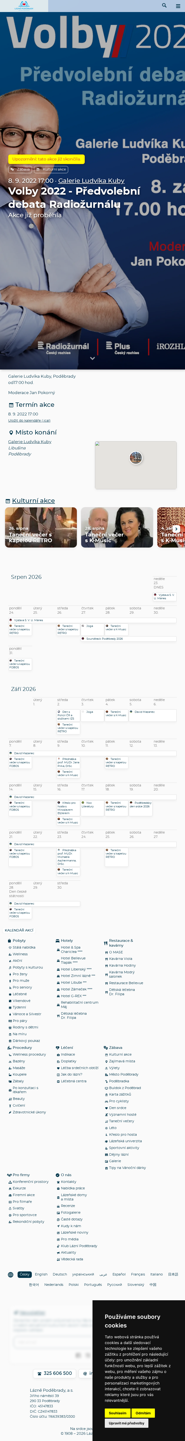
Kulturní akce (54, 169)
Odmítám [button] (143, 1413)
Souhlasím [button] (117, 1413)
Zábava (23, 169)
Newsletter (33, 1312)
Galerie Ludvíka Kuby (91, 181)
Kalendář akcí (19, 930)
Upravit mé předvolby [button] (126, 1423)
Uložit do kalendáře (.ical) (29, 420)
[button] (136, 458)
